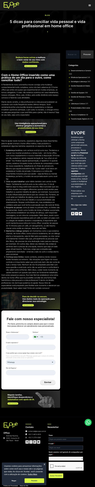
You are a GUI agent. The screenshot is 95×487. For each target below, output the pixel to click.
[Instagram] (76, 213)
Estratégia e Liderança (79, 81)
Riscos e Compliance (78, 115)
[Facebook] (34, 442)
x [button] (44, 464)
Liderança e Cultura (78, 104)
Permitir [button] (34, 481)
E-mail (52, 444)
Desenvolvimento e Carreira (81, 70)
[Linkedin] (72, 213)
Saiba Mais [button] (32, 474)
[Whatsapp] (88, 422)
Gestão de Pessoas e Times (81, 97)
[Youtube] (38, 442)
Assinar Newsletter (56, 476)
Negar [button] (14, 481)
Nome (51, 435)
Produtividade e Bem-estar (80, 108)
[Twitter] (80, 213)
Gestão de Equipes (77, 93)
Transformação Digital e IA (80, 119)
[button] (90, 5)
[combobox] (73, 54)
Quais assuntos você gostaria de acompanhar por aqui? (66, 453)
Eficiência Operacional (79, 77)
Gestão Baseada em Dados (80, 86)
